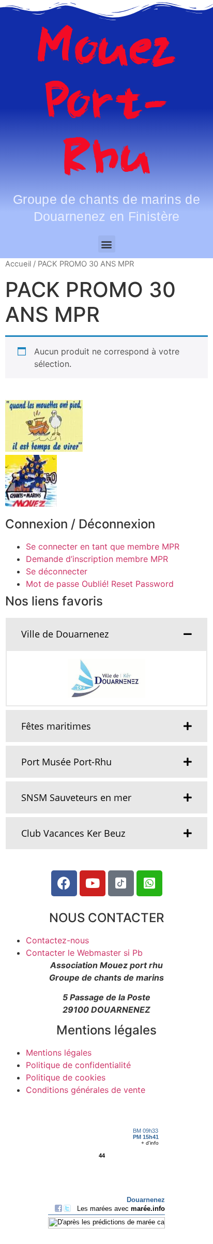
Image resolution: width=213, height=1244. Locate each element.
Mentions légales (59, 1052)
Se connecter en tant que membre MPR (102, 546)
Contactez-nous (57, 940)
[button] (106, 244)
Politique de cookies (65, 1077)
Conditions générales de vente (85, 1090)
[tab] (106, 634)
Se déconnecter (56, 571)
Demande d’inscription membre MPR (97, 559)
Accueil (18, 264)
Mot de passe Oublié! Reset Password (100, 584)
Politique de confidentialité (78, 1065)
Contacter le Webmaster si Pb (84, 952)
